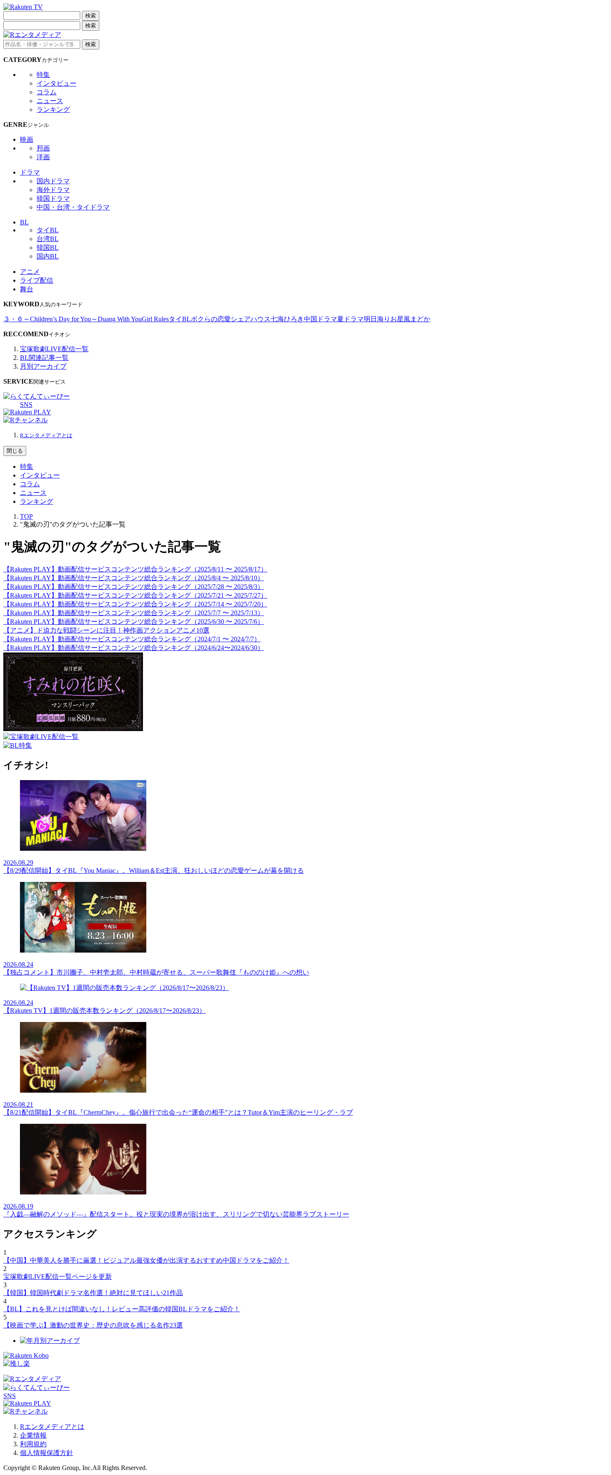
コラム (47, 92)
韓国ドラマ (53, 198)
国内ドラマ (53, 181)
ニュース (50, 100)
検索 (90, 15)
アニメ (30, 271)
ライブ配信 (36, 280)
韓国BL (48, 247)
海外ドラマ (53, 189)
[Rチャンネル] (25, 420)
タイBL (48, 230)
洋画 (43, 156)
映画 (26, 139)
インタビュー (56, 83)
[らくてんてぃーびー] (36, 396)
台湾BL (48, 238)
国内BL (48, 256)
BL (24, 222)
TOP (26, 516)
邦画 (43, 148)
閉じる (15, 451)
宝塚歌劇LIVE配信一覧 (54, 348)
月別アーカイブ (43, 366)
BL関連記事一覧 (44, 357)
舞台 (26, 289)
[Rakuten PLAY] (27, 412)
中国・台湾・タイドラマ (73, 207)
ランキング (53, 109)
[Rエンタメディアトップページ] (32, 1378)
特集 (43, 74)
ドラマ (30, 172)
